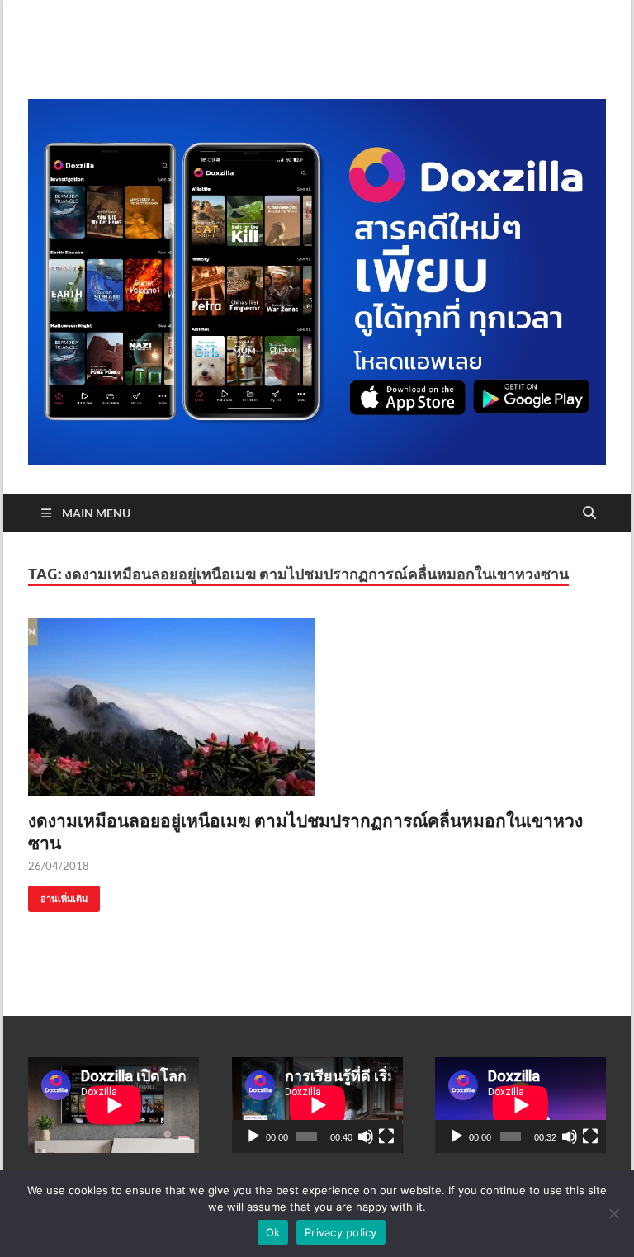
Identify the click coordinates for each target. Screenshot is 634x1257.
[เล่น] (253, 1136)
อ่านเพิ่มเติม (58, 895)
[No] (613, 1213)
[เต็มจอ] (386, 1136)
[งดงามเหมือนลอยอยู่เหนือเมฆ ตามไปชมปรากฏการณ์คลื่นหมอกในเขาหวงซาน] (317, 707)
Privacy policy (341, 1232)
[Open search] (589, 513)
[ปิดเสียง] (365, 1136)
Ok (273, 1232)
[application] (317, 1105)
